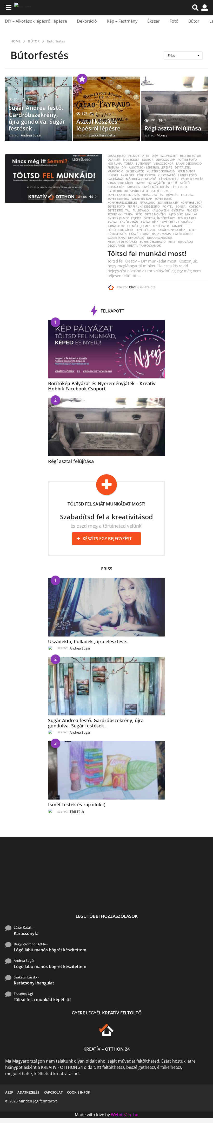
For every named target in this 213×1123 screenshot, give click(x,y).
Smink (140, 183)
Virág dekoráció (120, 183)
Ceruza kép (116, 187)
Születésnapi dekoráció (126, 237)
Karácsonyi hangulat (34, 983)
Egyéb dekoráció (153, 241)
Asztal (112, 222)
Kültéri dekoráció (161, 171)
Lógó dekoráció (120, 230)
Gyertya (177, 210)
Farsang (133, 187)
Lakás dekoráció (189, 163)
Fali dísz (187, 194)
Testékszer (161, 226)
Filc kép (192, 210)
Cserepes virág (192, 179)
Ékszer (153, 21)
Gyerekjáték (135, 171)
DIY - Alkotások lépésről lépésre (147, 167)
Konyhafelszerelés (122, 202)
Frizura (113, 167)
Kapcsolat (53, 1092)
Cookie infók (78, 1092)
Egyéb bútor (182, 233)
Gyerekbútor (118, 190)
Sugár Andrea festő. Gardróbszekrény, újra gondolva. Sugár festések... (83, 897)
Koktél (167, 206)
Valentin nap (141, 198)
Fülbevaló (141, 210)
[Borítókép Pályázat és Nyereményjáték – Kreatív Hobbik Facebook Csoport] (106, 349)
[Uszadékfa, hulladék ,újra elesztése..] (106, 607)
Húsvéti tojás (139, 233)
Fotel (192, 230)
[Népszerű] (82, 79)
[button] (8, 7)
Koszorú (195, 206)
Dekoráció (87, 21)
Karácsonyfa (26, 933)
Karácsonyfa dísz (171, 230)
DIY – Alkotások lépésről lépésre (36, 21)
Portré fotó (187, 159)
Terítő (172, 183)
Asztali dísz (149, 222)
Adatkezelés (28, 1092)
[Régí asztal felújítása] (106, 427)
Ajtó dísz (176, 214)
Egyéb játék (163, 198)
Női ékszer (131, 159)
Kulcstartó (167, 175)
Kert (171, 241)
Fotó (174, 21)
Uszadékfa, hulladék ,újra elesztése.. (88, 641)
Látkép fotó (187, 175)
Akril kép (128, 175)
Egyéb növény (155, 214)
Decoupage (116, 245)
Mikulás (191, 214)
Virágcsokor (164, 163)
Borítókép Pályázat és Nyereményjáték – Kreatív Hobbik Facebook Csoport (102, 385)
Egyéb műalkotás (155, 187)
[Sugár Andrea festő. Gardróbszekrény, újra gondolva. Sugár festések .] (106, 686)
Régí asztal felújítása (172, 128)
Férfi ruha (179, 187)
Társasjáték (156, 183)
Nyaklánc (147, 202)
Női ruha (115, 163)
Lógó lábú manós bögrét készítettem (50, 950)
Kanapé (177, 226)
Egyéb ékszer (145, 230)
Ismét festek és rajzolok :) (76, 804)
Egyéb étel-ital (119, 210)
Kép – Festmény (122, 21)
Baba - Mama (161, 233)
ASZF (9, 1092)
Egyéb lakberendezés (124, 194)
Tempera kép (187, 218)
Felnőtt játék (138, 155)
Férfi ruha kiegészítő (144, 206)
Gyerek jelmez (118, 218)
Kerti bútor (186, 171)
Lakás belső (117, 155)
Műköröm (115, 171)
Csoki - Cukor (161, 190)
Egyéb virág (129, 222)
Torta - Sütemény (137, 163)
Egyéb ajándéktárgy (159, 218)
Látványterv (168, 179)
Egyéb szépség (118, 198)
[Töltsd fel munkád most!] (53, 178)
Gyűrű (185, 183)
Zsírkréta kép (168, 202)
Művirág (171, 194)
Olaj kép (114, 159)
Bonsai (181, 206)
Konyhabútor (191, 202)
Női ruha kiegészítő (141, 179)
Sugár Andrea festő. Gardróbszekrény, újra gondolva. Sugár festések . (37, 118)
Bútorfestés (117, 233)
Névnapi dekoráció (122, 241)
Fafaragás (115, 179)
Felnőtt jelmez (138, 226)
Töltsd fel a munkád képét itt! (42, 999)
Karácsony (116, 226)
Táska (128, 214)
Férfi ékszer (146, 175)
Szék (138, 214)
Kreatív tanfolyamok (144, 245)
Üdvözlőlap (165, 159)
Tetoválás (185, 241)
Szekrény (115, 214)
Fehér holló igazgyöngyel (187, 892)
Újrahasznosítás (159, 237)
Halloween (160, 210)
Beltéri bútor (190, 155)
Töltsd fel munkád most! (147, 253)
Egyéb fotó (116, 206)
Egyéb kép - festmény (176, 222)
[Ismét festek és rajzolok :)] (106, 770)
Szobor (147, 159)
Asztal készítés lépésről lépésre (98, 124)
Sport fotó (139, 190)
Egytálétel (183, 167)
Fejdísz (136, 218)
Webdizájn (121, 1115)
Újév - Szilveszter (164, 155)
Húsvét (113, 175)
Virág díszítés (152, 194)
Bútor (193, 21)
